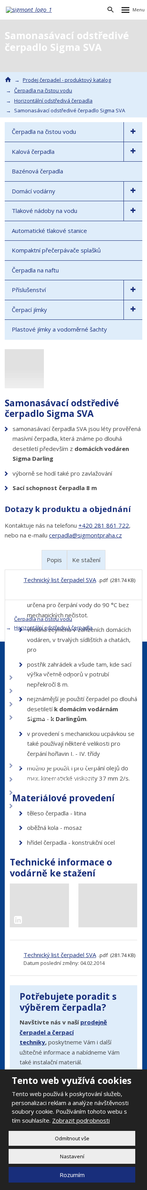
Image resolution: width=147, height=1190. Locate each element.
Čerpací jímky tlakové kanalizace (55, 778)
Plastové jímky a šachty (44, 805)
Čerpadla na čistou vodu (44, 131)
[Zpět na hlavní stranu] (29, 10)
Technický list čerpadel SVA (60, 955)
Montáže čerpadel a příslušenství (56, 764)
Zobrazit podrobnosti (81, 1120)
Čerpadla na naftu (35, 270)
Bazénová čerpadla (37, 171)
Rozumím (72, 1175)
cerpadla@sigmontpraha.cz (85, 535)
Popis (54, 560)
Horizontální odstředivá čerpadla (53, 627)
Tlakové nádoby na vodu (44, 211)
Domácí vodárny (33, 191)
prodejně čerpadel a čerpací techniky (63, 1032)
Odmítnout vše (72, 1138)
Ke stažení (86, 560)
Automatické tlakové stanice (49, 230)
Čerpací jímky (29, 310)
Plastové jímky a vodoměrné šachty (59, 329)
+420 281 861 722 (103, 525)
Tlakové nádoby (36, 716)
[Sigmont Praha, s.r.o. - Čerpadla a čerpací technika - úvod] (8, 79)
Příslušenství (29, 290)
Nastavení (72, 1156)
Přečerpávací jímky (39, 791)
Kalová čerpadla (33, 151)
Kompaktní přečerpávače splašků (56, 250)
